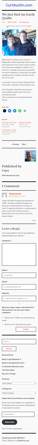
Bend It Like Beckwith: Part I (13, 363)
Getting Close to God (9, 130)
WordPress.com (23, 441)
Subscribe (9, 422)
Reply (34, 220)
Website (5, 293)
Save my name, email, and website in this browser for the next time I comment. (18, 310)
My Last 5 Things (9, 374)
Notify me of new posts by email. (18, 324)
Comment (7, 241)
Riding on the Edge (25, 122)
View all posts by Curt (10, 175)
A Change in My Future (9, 122)
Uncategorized (24, 22)
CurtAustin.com (19, 5)
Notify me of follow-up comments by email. (18, 319)
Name (5, 270)
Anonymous (15, 194)
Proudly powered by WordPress (13, 438)
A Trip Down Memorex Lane (13, 366)
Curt (3, 22)
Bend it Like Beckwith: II (11, 359)
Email (5, 282)
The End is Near (8, 370)
